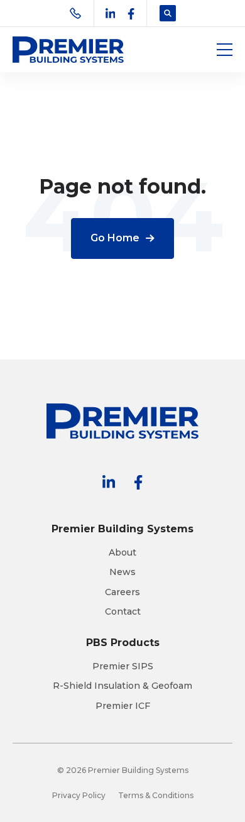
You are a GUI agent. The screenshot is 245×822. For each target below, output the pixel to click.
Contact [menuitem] (123, 611)
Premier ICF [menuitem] (122, 706)
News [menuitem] (122, 572)
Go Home (114, 238)
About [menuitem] (122, 552)
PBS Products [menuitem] (123, 643)
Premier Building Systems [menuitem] (122, 529)
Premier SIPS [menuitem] (122, 666)
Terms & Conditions (155, 795)
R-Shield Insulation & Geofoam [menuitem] (122, 686)
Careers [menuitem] (122, 592)
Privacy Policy (79, 795)
